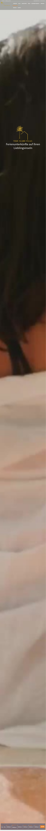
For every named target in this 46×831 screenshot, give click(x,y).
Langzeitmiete (24, 3)
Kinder (35, 825)
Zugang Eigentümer (37, 0)
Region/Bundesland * (14, 825)
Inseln (29, 3)
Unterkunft (24, 825)
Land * (7, 825)
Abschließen (3, 822)
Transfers (42, 3)
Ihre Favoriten (43, 0)
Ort (18, 825)
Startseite (15, 3)
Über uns (15, 7)
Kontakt (19, 7)
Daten (2, 825)
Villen (19, 3)
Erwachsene (30, 825)
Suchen (42, 826)
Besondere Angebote (35, 3)
